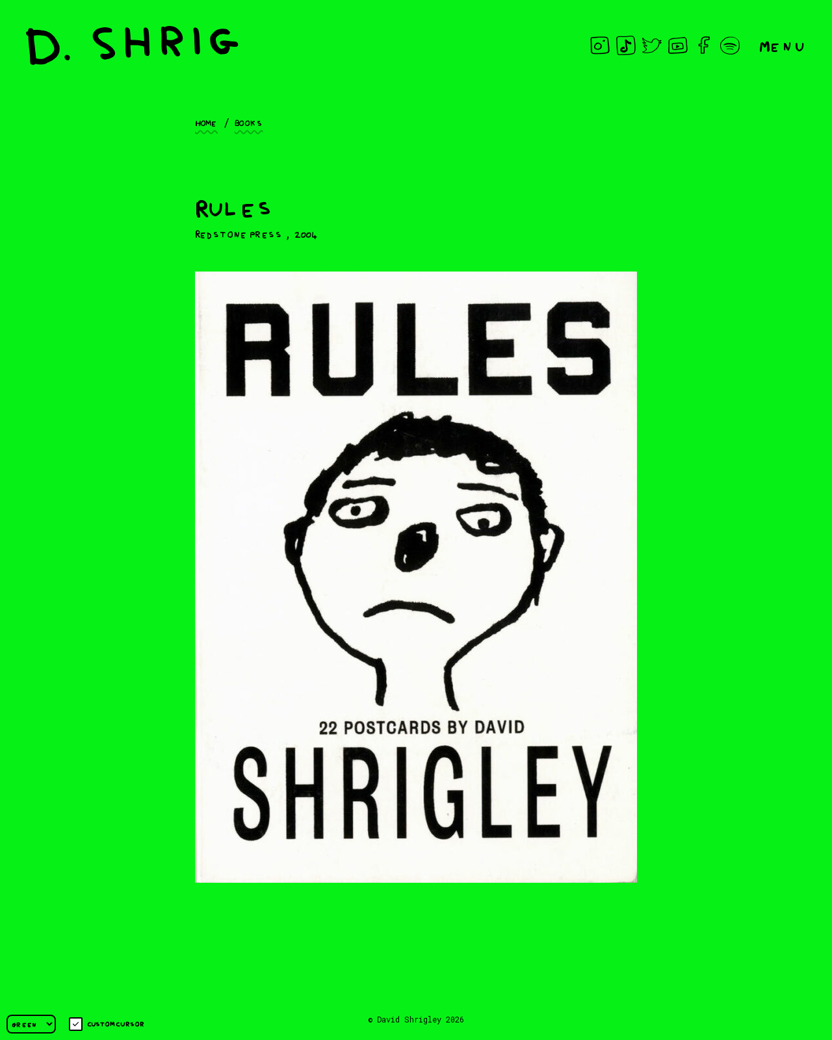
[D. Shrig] (132, 45)
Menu (782, 45)
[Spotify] (730, 45)
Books (249, 122)
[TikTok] (626, 45)
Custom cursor (116, 1023)
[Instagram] (600, 45)
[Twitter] (652, 45)
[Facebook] (704, 45)
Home (206, 122)
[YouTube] (678, 45)
